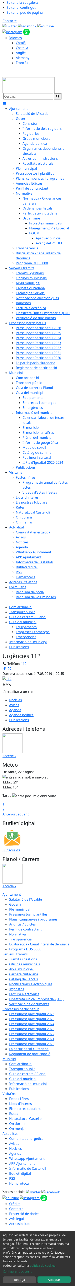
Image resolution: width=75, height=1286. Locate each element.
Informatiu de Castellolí (27, 1168)
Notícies (15, 700)
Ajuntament (11, 894)
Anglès (21, 52)
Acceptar (54, 1280)
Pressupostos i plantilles (28, 914)
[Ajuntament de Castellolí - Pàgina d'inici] (28, 85)
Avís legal (16, 1218)
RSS (12, 1178)
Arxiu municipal (21, 969)
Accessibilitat (19, 1223)
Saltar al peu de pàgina (25, 12)
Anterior (9, 814)
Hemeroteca (19, 1183)
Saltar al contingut (21, 7)
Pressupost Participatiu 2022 (31, 1034)
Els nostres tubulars (25, 1108)
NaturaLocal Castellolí (26, 1118)
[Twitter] (10, 25)
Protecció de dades (24, 1213)
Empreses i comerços (33, 632)
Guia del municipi (22, 622)
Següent (22, 814)
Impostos (16, 989)
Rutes (13, 1113)
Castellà (22, 47)
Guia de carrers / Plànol (27, 617)
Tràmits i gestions (23, 959)
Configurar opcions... (17, 1271)
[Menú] (4, 103)
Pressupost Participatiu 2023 (31, 1029)
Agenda (15, 710)
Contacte (9, 20)
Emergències (26, 637)
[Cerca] (57, 96)
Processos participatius (20, 1009)
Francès (22, 62)
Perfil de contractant (25, 929)
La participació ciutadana (29, 1049)
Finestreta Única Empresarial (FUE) (36, 999)
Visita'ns (9, 1093)
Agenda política (21, 715)
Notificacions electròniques (30, 984)
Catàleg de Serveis (23, 979)
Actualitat (10, 1133)
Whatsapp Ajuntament (27, 1158)
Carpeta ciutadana (23, 974)
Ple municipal (19, 909)
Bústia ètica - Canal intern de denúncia (39, 944)
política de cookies (42, 1266)
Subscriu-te (11, 850)
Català (21, 42)
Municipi (9, 1059)
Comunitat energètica (26, 1138)
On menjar (17, 1128)
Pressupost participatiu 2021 (31, 1039)
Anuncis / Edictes (22, 924)
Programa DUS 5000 (25, 949)
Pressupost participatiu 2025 (31, 1019)
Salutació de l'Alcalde (25, 899)
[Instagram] (12, 31)
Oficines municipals (24, 964)
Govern (15, 904)
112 (23, 663)
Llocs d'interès (20, 1103)
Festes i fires (19, 1098)
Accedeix (9, 756)
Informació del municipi (28, 642)
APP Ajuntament (22, 1163)
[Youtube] (45, 25)
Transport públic (22, 612)
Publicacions (19, 647)
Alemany (22, 57)
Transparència (20, 939)
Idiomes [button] (15, 38)
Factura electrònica (24, 994)
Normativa (17, 934)
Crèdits (14, 1203)
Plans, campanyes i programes (33, 919)
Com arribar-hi (20, 607)
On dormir (17, 1123)
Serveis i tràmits (15, 954)
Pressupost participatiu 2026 (31, 1014)
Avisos (14, 705)
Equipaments (26, 627)
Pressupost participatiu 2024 (31, 1024)
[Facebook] (27, 25)
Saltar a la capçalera (22, 2)
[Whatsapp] (26, 31)
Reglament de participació (29, 1054)
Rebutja (19, 1280)
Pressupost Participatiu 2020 (31, 1044)
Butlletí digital (20, 1173)
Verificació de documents (29, 1004)
